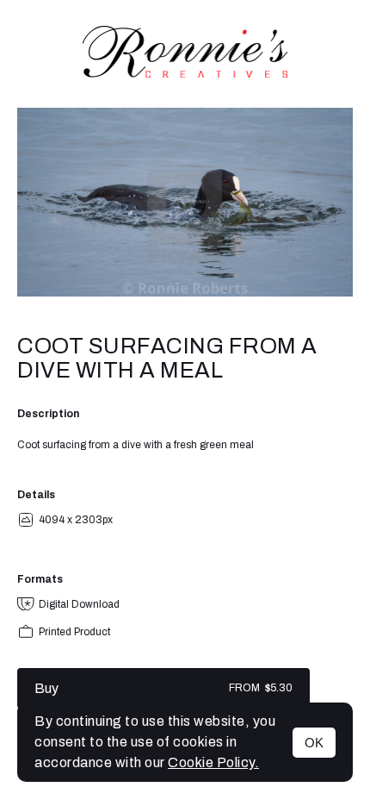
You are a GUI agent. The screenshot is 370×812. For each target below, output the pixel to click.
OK (314, 742)
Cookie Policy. (213, 762)
